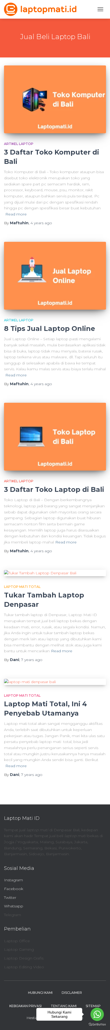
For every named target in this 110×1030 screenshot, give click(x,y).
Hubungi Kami (40, 993)
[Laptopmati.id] (42, 9)
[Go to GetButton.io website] (97, 1024)
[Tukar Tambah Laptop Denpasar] (55, 573)
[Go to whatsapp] (97, 1014)
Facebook (13, 888)
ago (41, 223)
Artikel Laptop (18, 144)
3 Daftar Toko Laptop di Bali (54, 489)
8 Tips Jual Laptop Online (49, 329)
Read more (16, 214)
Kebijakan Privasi (25, 1006)
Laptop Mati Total (22, 587)
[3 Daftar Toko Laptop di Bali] (55, 437)
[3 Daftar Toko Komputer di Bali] (55, 99)
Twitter (10, 897)
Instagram (13, 880)
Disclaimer (72, 993)
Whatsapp (13, 906)
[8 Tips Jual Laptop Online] (55, 276)
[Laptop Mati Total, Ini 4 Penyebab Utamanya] (55, 682)
